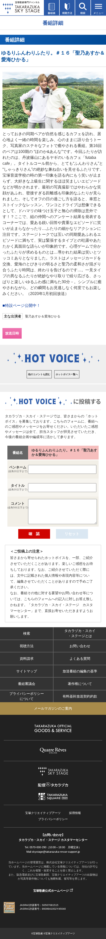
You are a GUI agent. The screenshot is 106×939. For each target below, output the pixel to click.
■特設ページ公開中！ (21, 305)
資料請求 (27, 659)
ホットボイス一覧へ (67, 374)
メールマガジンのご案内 (53, 708)
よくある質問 (80, 659)
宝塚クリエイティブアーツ (43, 813)
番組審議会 (26, 684)
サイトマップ (26, 671)
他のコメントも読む (39, 374)
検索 (26, 633)
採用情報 (75, 813)
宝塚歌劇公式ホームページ (51, 890)
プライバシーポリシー (53, 819)
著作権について (80, 684)
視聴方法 (27, 646)
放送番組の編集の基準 (80, 671)
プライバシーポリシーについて (26, 696)
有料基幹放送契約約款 (80, 696)
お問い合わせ (80, 646)
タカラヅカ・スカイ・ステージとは (79, 633)
